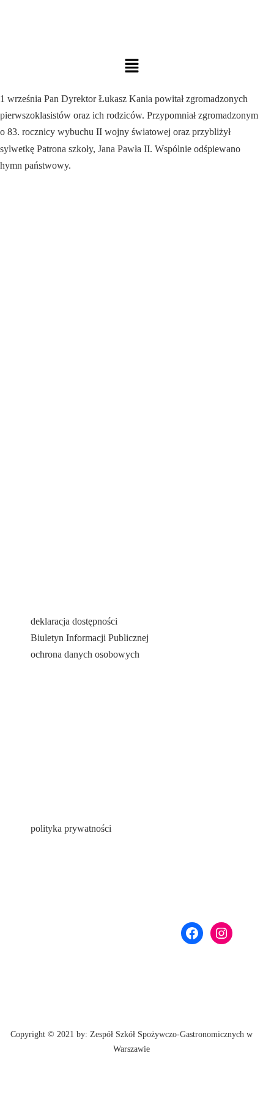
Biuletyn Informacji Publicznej (90, 638)
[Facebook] (192, 933)
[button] (131, 65)
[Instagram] (221, 933)
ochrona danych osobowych (85, 654)
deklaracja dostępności (74, 621)
